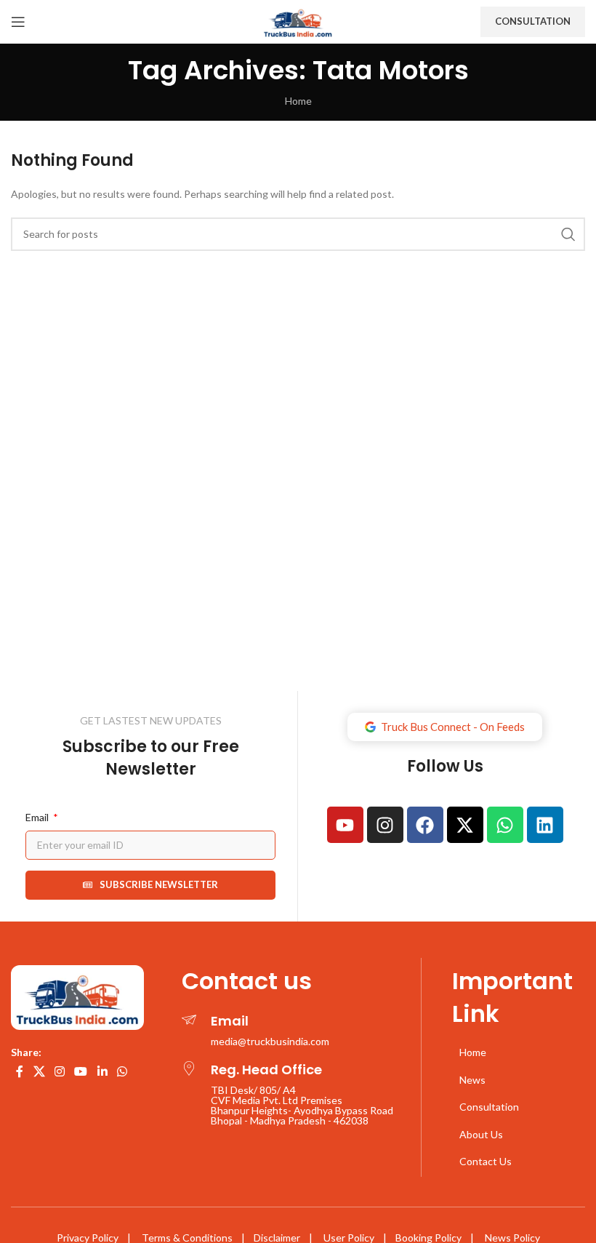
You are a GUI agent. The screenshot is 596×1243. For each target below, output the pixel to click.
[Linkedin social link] (102, 1071)
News (472, 1080)
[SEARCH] (568, 234)
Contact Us (485, 1161)
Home (298, 101)
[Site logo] (298, 21)
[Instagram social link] (59, 1071)
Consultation (533, 21)
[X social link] (38, 1071)
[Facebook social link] (19, 1071)
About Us (481, 1134)
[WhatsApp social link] (122, 1071)
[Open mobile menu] (18, 21)
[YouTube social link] (81, 1071)
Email (38, 817)
